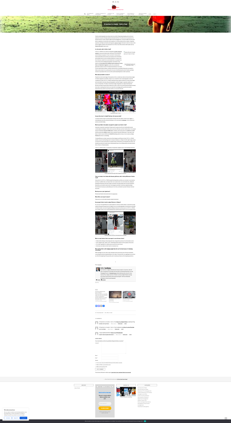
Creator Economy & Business (143, 395)
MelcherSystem (113, 273)
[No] (229, 421)
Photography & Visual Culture (144, 403)
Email (96, 357)
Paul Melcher (108, 268)
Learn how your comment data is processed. (121, 372)
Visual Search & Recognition (143, 406)
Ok (145, 421)
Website (96, 360)
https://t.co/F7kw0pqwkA (117, 332)
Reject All (16, 417)
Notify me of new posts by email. (101, 366)
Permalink (120, 323)
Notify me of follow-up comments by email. (103, 364)
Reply (125, 323)
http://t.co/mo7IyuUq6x (129, 327)
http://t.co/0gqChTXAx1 (122, 321)
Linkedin (104, 279)
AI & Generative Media (142, 387)
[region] (15, 414)
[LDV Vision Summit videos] (129, 294)
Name (96, 355)
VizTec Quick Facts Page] (122, 379)
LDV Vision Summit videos (128, 298)
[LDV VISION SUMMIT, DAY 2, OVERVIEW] (115, 294)
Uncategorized (141, 405)
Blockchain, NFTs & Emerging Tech (144, 390)
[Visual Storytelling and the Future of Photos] (102, 296)
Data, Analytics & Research (143, 397)
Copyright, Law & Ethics (142, 394)
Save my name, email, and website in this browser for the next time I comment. (109, 362)
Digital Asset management (143, 398)
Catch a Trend (110, 249)
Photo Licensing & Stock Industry (144, 401)
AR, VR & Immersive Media (143, 389)
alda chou (99, 264)
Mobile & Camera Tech (142, 400)
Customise (8, 417)
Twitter (98, 279)
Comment (97, 343)
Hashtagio (124, 120)
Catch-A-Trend (117, 42)
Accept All (24, 417)
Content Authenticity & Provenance (145, 392)
